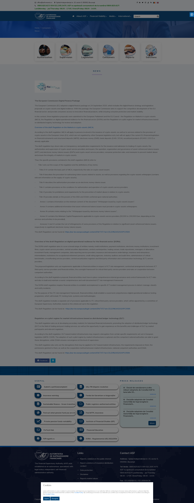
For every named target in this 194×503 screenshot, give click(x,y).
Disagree (55, 498)
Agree (46, 498)
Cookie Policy (78, 492)
